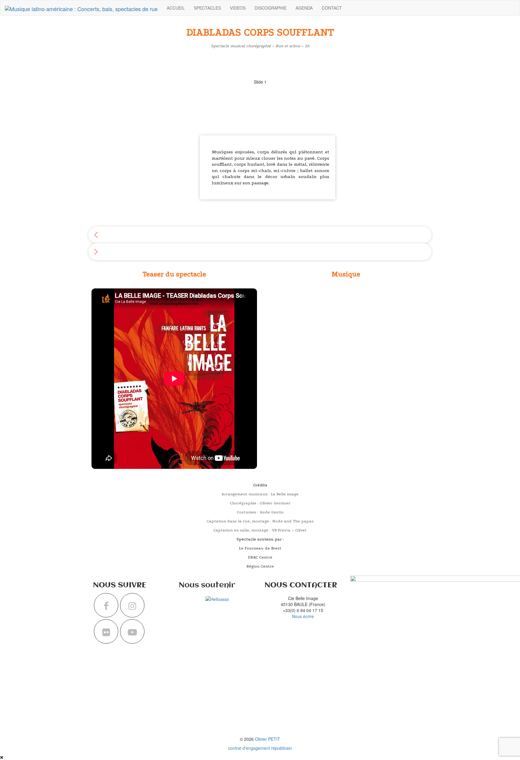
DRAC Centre (260, 557)
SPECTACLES (207, 8)
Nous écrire (303, 616)
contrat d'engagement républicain (260, 748)
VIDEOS (238, 8)
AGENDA (304, 8)
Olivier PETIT (267, 739)
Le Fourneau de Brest (260, 548)
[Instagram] (132, 605)
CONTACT (332, 8)
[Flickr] (106, 631)
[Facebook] (106, 605)
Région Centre (260, 566)
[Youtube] (132, 631)
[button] (260, 234)
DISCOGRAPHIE (270, 8)
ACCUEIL (176, 8)
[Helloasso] (217, 598)
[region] (260, 157)
